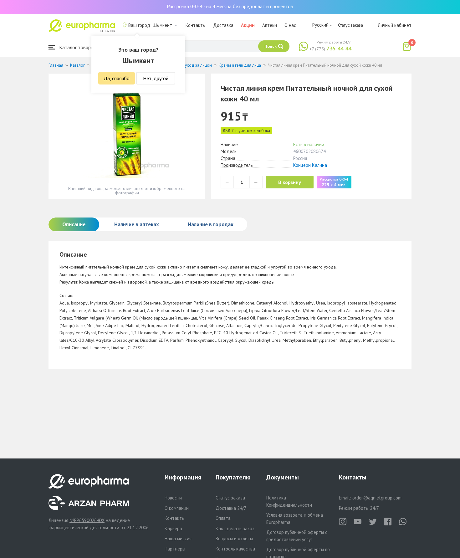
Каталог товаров (77, 47)
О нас (290, 25)
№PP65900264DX (87, 520)
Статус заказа (350, 25)
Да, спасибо (117, 78)
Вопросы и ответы (234, 538)
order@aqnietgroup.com (376, 498)
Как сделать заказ (235, 528)
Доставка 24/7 (231, 508)
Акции (248, 25)
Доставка (223, 25)
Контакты (196, 25)
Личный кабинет (394, 25)
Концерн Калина (310, 165)
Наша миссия (178, 538)
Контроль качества (235, 549)
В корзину (289, 182)
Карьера (173, 528)
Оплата (223, 518)
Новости (173, 498)
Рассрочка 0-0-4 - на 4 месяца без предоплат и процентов (230, 6)
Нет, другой (155, 78)
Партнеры (175, 549)
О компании (177, 508)
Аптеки (269, 25)
